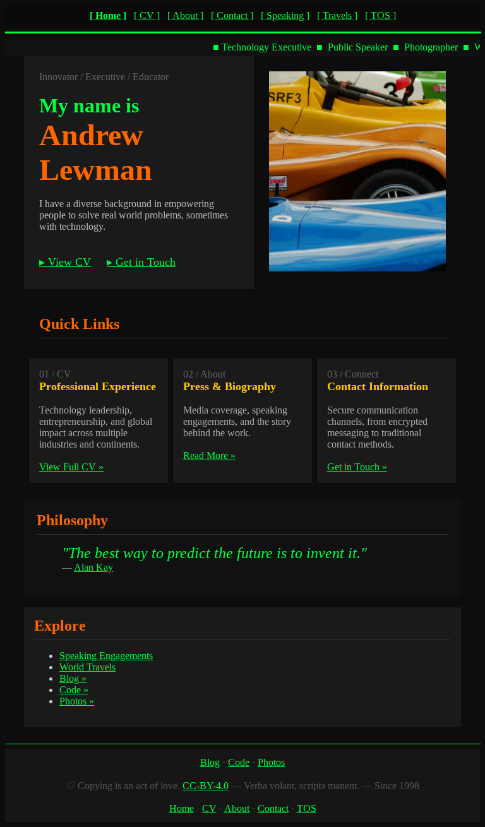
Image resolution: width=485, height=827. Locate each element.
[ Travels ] (337, 15)
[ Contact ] (232, 15)
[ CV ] (147, 15)
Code (238, 762)
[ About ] (185, 15)
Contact (273, 808)
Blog (210, 762)
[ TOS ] (380, 15)
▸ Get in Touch (141, 262)
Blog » (73, 678)
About (236, 808)
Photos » (76, 701)
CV (209, 808)
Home (181, 808)
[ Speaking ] (285, 15)
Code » (73, 689)
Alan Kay (93, 567)
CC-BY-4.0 (206, 785)
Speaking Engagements (106, 655)
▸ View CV (65, 262)
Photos (271, 762)
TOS (306, 808)
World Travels (87, 667)
